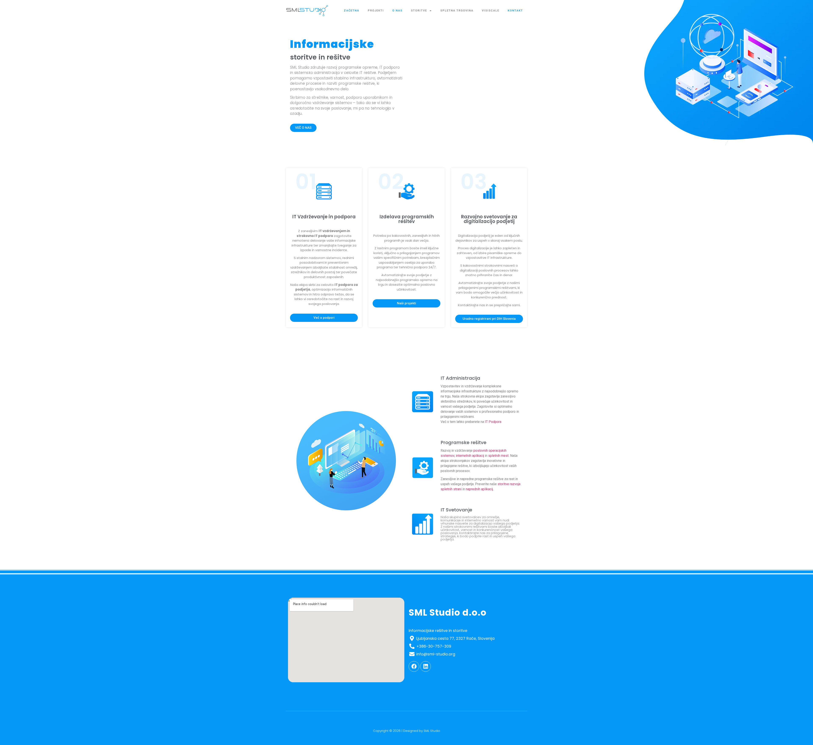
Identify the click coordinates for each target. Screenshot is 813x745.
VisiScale (490, 10)
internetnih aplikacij (470, 456)
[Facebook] (414, 666)
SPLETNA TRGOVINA (456, 10)
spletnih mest (498, 456)
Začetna (351, 10)
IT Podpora (493, 422)
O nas (397, 10)
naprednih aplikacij (479, 489)
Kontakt (515, 10)
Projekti (376, 10)
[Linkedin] (425, 666)
